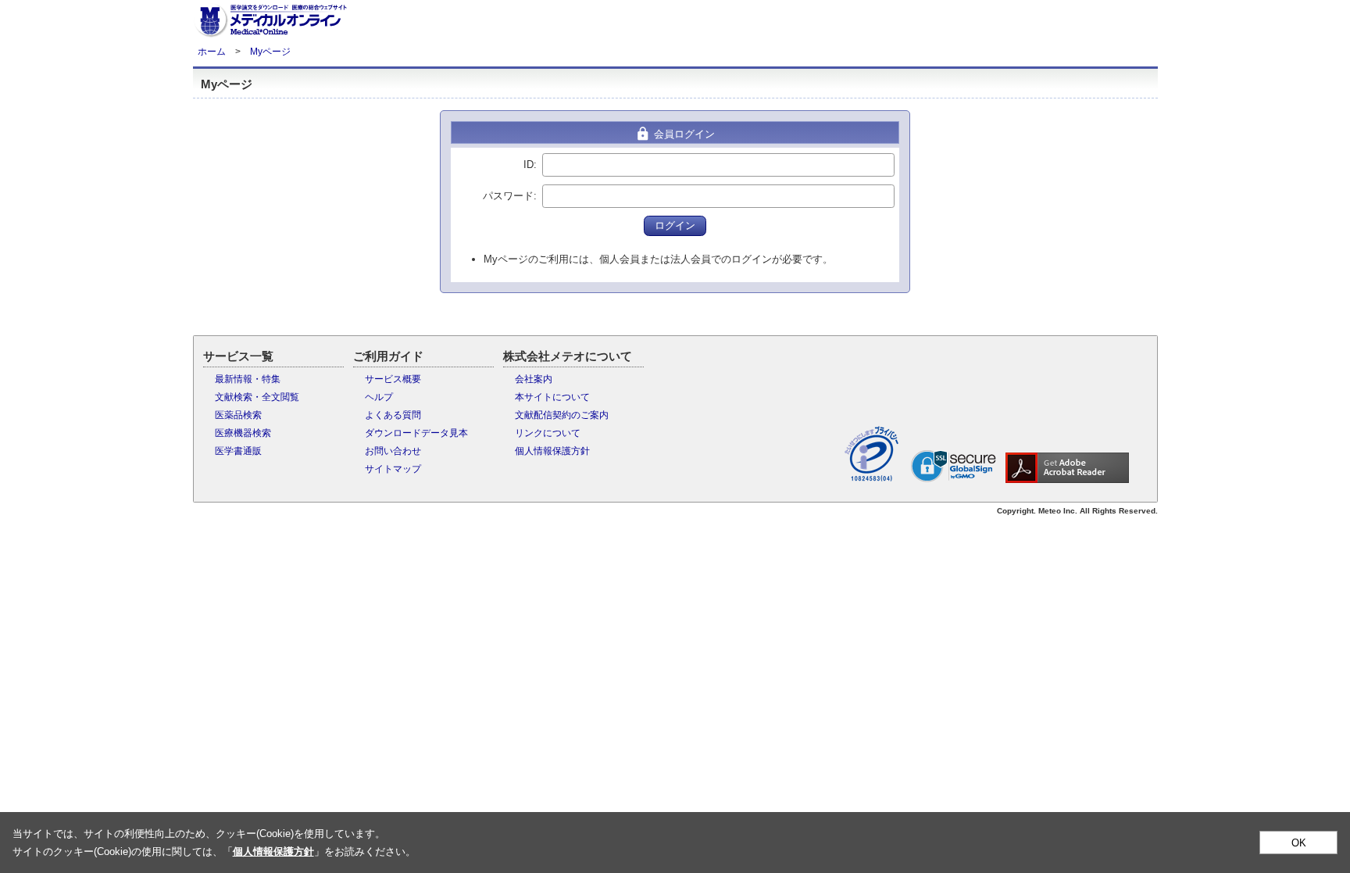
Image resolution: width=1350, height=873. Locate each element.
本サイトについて (552, 397)
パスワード (508, 196)
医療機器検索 (243, 433)
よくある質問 (393, 415)
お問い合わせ (393, 450)
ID (528, 164)
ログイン (675, 225)
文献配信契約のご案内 (562, 415)
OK (1298, 843)
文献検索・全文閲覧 (257, 397)
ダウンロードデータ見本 (416, 433)
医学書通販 (238, 450)
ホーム (212, 51)
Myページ (270, 51)
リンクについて (547, 433)
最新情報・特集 (247, 379)
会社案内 (533, 379)
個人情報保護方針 (552, 450)
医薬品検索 (238, 415)
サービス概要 (393, 379)
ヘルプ (379, 397)
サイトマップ (393, 468)
